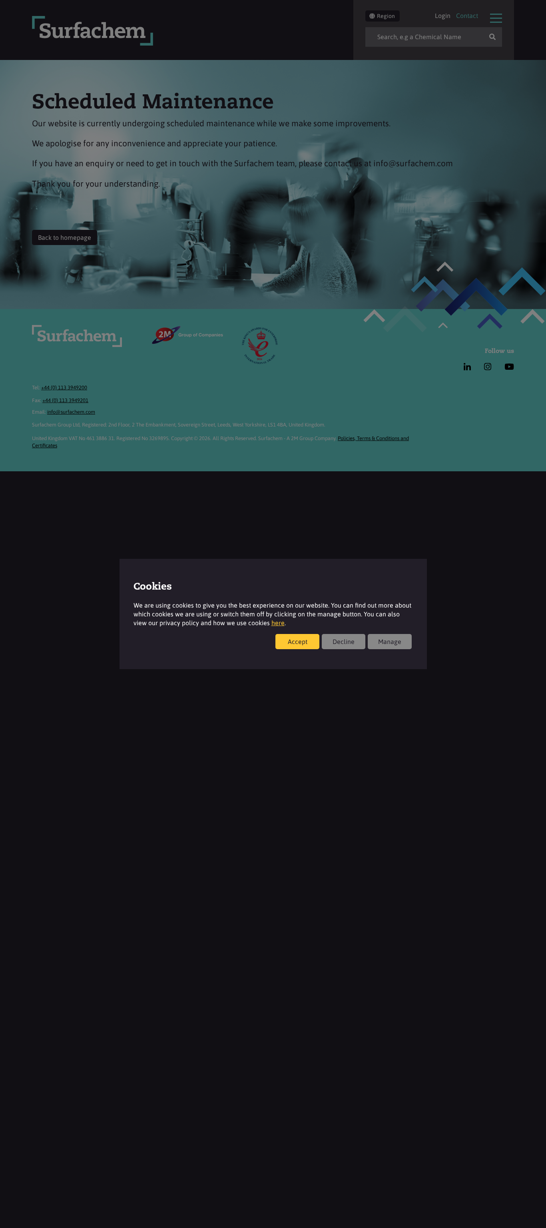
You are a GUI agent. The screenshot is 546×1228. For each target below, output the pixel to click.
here (278, 622)
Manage (389, 641)
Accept (297, 641)
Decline (344, 641)
